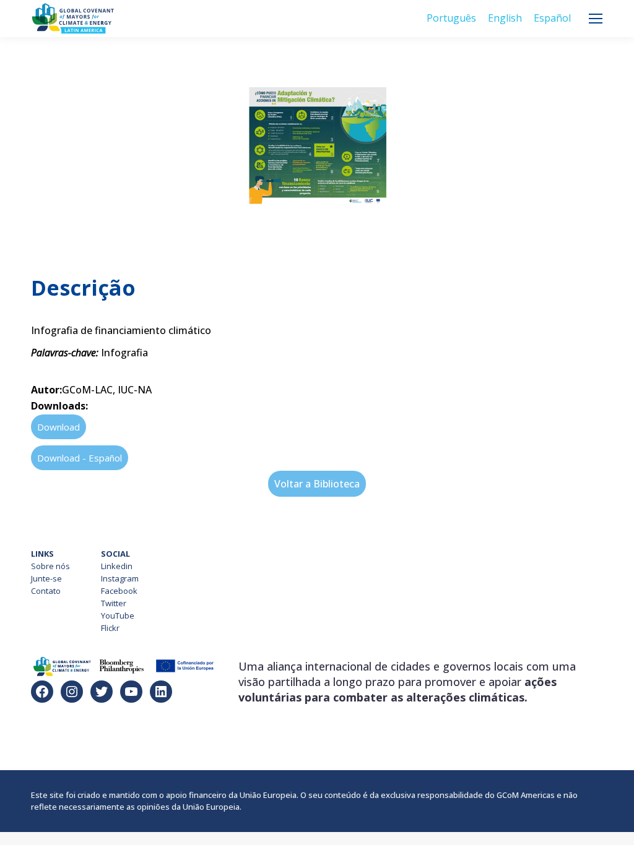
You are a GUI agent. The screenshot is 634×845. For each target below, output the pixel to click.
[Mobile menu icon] (595, 18)
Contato (46, 590)
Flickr (110, 627)
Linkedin (116, 566)
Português (451, 18)
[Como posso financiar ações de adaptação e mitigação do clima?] (317, 250)
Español (552, 18)
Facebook (119, 590)
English (505, 18)
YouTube (117, 615)
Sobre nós (50, 566)
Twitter (113, 603)
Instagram (120, 578)
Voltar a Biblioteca (317, 484)
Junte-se (46, 578)
